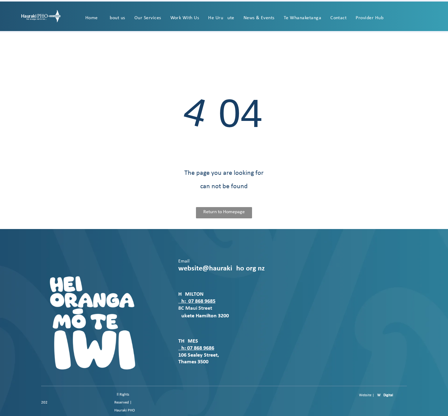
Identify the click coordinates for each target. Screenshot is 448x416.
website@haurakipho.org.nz (221, 268)
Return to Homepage (224, 212)
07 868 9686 (200, 348)
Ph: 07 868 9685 (196, 301)
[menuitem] (91, 18)
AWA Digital (384, 395)
